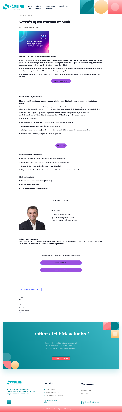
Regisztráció (61, 145)
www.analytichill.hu (61, 270)
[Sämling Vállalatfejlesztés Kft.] (13, 7)
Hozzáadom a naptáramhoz (30, 289)
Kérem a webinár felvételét (61, 81)
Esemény (21, 312)
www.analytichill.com (61, 262)
